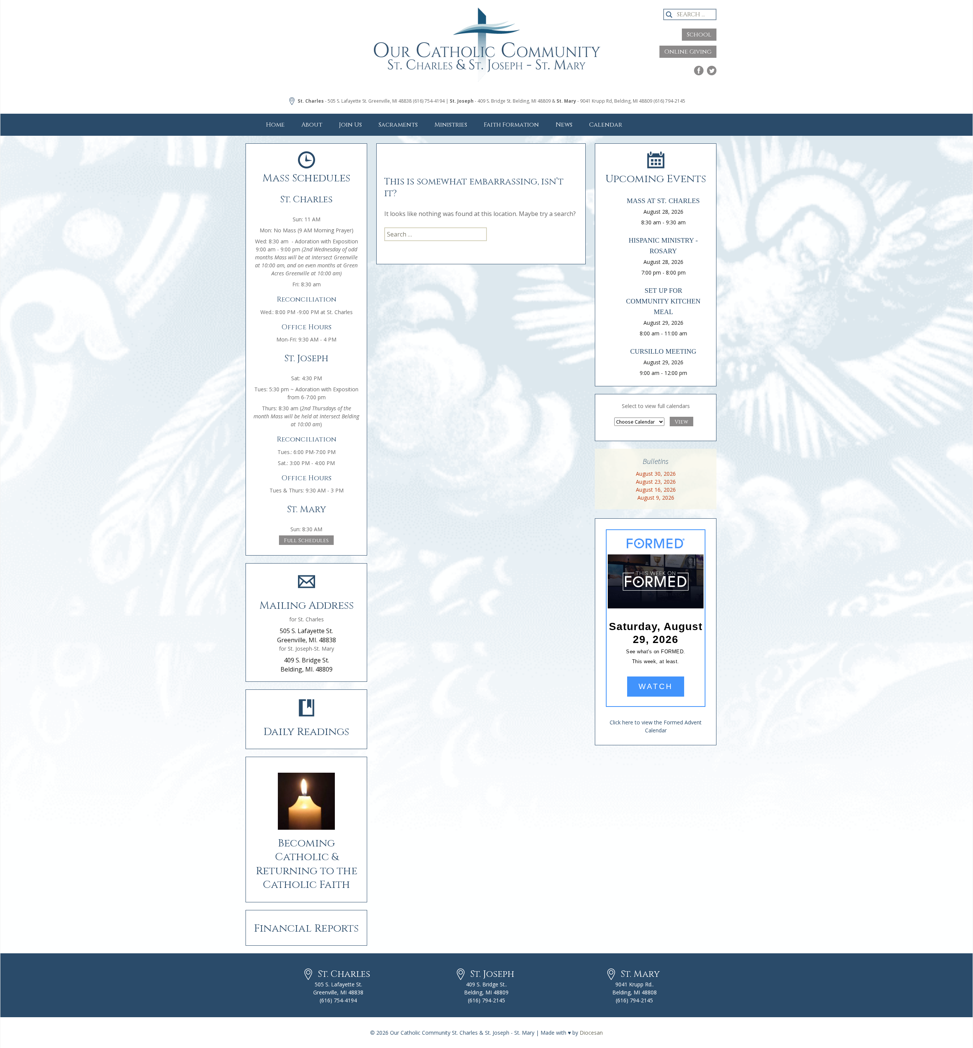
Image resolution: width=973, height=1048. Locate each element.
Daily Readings (306, 732)
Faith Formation (511, 125)
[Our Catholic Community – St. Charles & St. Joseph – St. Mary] (486, 51)
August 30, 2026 (656, 473)
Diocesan (591, 1032)
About (311, 125)
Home (275, 125)
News (564, 125)
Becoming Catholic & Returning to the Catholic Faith (306, 864)
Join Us (350, 125)
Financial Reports (306, 928)
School (699, 34)
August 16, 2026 (656, 489)
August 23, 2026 (656, 481)
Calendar (605, 125)
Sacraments (398, 125)
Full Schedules (306, 540)
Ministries (450, 125)
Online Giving (688, 52)
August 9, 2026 (655, 497)
